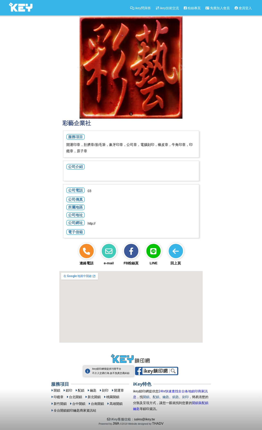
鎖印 (69, 390)
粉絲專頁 (194, 8)
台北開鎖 (75, 397)
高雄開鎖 (116, 403)
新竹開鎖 (60, 403)
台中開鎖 (78, 403)
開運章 (119, 390)
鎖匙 (175, 397)
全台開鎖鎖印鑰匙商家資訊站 (75, 410)
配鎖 (81, 390)
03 (89, 191)
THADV (158, 423)
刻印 (105, 390)
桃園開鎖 (112, 397)
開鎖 (57, 390)
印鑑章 (58, 397)
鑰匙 (93, 390)
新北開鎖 (94, 397)
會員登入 (245, 8)
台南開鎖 (97, 403)
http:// (91, 223)
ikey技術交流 (169, 8)
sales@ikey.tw (144, 419)
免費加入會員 (219, 8)
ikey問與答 (142, 8)
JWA (116, 423)
